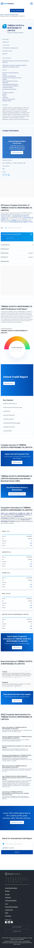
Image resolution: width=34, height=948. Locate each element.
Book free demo (17, 927)
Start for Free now (17, 152)
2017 (19, 227)
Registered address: (7, 160)
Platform (7, 891)
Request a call (17, 931)
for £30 (17, 350)
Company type (5, 45)
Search (17, 852)
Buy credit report (9, 383)
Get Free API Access (17, 822)
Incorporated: (5, 39)
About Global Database (11, 888)
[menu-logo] (7, 3)
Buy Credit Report (18, 10)
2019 (13, 227)
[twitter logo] (6, 175)
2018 (16, 227)
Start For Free (17, 647)
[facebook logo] (3, 175)
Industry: (4, 70)
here (7, 523)
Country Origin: (6, 166)
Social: (4, 171)
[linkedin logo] (9, 175)
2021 (6, 227)
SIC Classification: (6, 58)
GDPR (6, 913)
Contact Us (8, 897)
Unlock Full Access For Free (17, 494)
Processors (8, 916)
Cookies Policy (9, 910)
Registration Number (7, 51)
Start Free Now (17, 462)
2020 (9, 227)
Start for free (10, 238)
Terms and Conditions (10, 900)
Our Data (7, 894)
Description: (5, 105)
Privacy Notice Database (11, 907)
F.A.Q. (6, 904)
